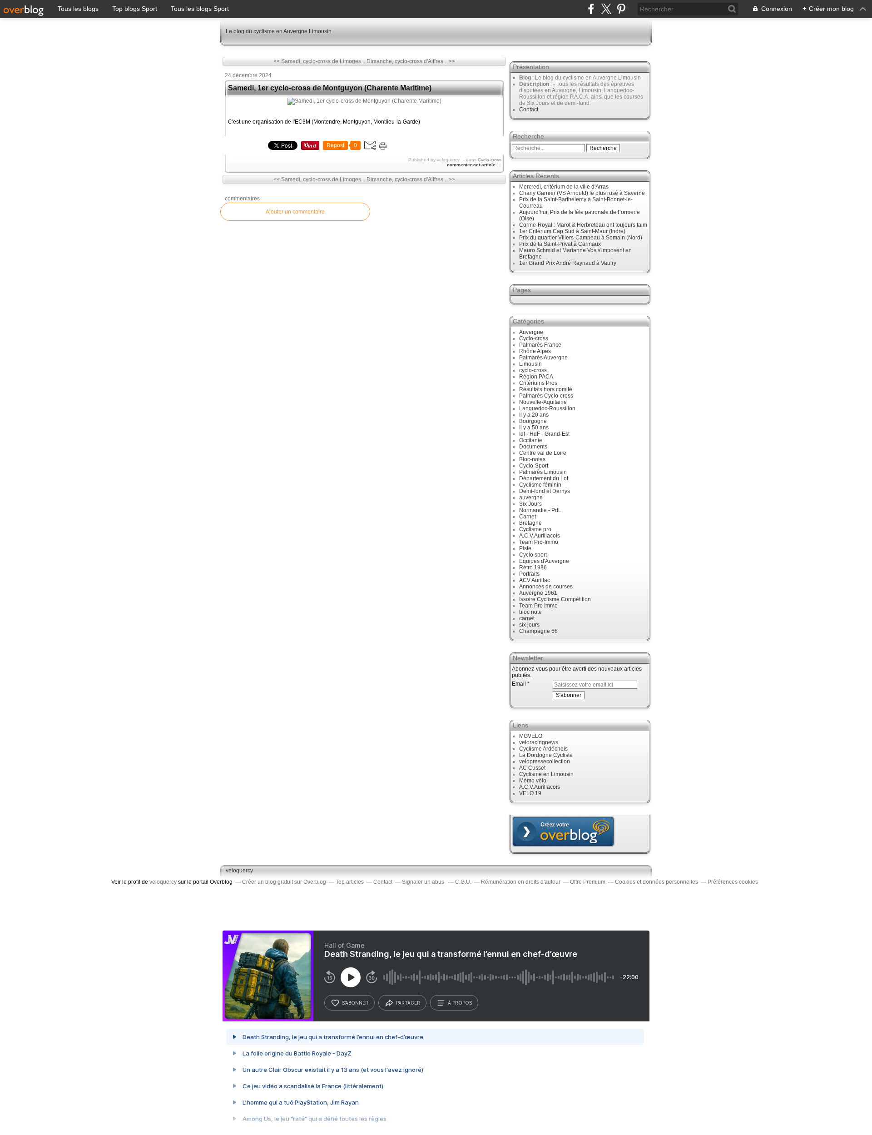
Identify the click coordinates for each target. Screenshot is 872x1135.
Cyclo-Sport (533, 466)
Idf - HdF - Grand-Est (544, 434)
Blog (525, 78)
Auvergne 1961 (538, 593)
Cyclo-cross (489, 159)
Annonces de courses (546, 586)
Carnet (527, 516)
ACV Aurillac (534, 580)
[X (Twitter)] (606, 9)
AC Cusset (532, 768)
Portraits (529, 574)
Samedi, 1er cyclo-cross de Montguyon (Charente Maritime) (329, 88)
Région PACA (536, 376)
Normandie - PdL (540, 510)
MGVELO (530, 736)
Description (534, 84)
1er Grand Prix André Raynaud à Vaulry (567, 263)
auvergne (531, 497)
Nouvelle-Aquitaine (543, 402)
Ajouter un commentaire (295, 212)
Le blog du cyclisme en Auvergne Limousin (279, 31)
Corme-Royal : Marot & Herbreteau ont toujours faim (583, 225)
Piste (525, 548)
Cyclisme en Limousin (546, 774)
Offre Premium (587, 882)
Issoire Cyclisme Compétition (555, 599)
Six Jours (530, 504)
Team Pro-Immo (538, 542)
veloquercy (239, 870)
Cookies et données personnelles (656, 882)
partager (408, 1003)
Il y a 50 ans (534, 427)
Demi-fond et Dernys (544, 491)
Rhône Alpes (535, 351)
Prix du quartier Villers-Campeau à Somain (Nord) (580, 237)
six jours (529, 625)
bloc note (530, 612)
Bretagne (530, 523)
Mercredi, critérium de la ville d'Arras (564, 187)
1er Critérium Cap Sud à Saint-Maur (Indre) (572, 231)
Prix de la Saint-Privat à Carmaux (560, 244)
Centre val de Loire (542, 453)
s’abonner (355, 1003)
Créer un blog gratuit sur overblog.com (563, 831)
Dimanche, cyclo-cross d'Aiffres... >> (411, 61)
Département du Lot (543, 478)
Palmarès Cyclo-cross (546, 396)
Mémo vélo (532, 780)
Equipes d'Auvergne (544, 561)
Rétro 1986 (533, 567)
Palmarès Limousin (543, 472)
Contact (528, 109)
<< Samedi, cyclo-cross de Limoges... (319, 61)
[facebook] (591, 9)
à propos (460, 1003)
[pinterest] (621, 9)
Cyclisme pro (535, 529)
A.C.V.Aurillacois (539, 536)
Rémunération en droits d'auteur (520, 882)
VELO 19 (530, 793)
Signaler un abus (424, 882)
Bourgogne (533, 421)
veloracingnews (538, 742)
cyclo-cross (533, 370)
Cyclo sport (533, 555)
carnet (527, 618)
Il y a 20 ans (534, 415)
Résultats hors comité (545, 389)
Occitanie (530, 440)
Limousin (530, 364)
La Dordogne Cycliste (546, 755)
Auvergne (531, 332)
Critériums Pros (538, 383)
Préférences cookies (733, 882)
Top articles (350, 882)
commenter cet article (472, 164)
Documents (533, 446)
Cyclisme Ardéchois (543, 749)
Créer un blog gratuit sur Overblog (284, 882)
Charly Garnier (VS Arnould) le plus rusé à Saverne (582, 193)
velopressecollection (544, 761)
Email (519, 684)
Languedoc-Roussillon (547, 408)
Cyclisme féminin (540, 485)
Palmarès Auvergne (543, 357)
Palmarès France (540, 345)
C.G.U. (463, 882)
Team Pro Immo (538, 605)
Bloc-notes (532, 459)
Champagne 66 (538, 631)
